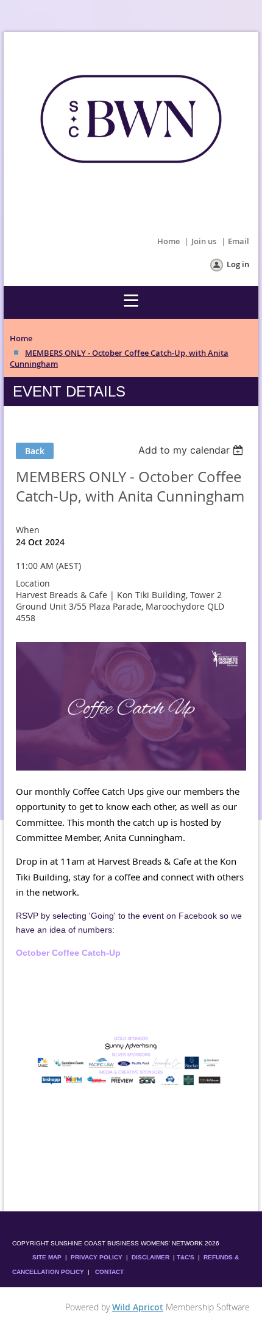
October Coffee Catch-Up (68, 953)
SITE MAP (47, 1257)
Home (168, 241)
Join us (203, 241)
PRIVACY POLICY (96, 1257)
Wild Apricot (137, 1307)
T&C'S (185, 1257)
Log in (238, 264)
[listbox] (192, 450)
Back (34, 451)
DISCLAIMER (150, 1257)
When (28, 530)
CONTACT (109, 1271)
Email (238, 241)
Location (33, 583)
